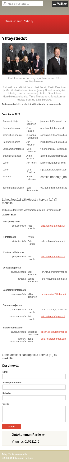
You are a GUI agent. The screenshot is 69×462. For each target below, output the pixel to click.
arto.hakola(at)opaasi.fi (53, 225)
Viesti (5, 404)
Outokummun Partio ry (19, 21)
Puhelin (6, 393)
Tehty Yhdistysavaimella (14, 454)
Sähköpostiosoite (11, 382)
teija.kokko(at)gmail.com (53, 338)
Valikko (62, 3)
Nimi (4, 372)
